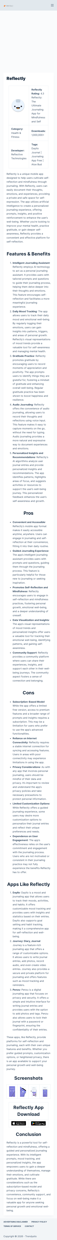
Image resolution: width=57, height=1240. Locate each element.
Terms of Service (12, 1226)
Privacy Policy (39, 1222)
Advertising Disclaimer (15, 1222)
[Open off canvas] (52, 5)
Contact (29, 1226)
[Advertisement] (28, 40)
